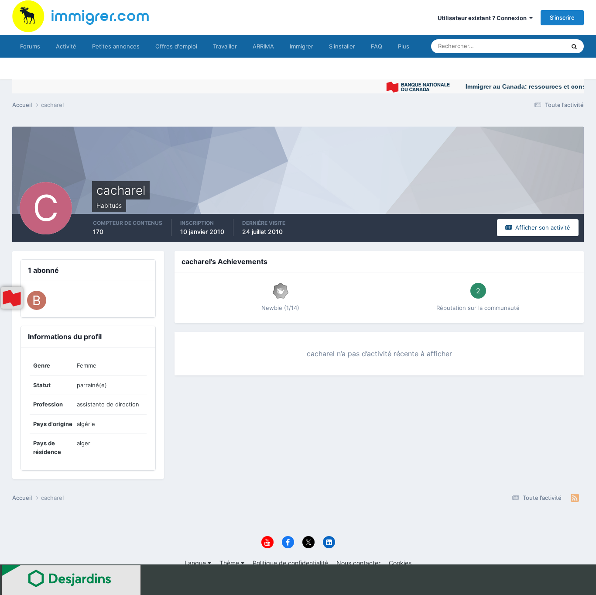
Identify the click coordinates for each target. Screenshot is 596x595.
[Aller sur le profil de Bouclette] (36, 300)
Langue (196, 563)
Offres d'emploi (176, 46)
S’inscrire (562, 17)
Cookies (400, 563)
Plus (403, 46)
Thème (230, 563)
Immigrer (301, 46)
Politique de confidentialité (290, 563)
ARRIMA (263, 46)
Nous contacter (358, 563)
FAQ (376, 46)
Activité (66, 46)
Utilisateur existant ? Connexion (483, 17)
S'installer (342, 46)
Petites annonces (116, 46)
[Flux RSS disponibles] (575, 498)
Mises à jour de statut (527, 46)
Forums (30, 46)
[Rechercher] (574, 46)
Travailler (225, 46)
